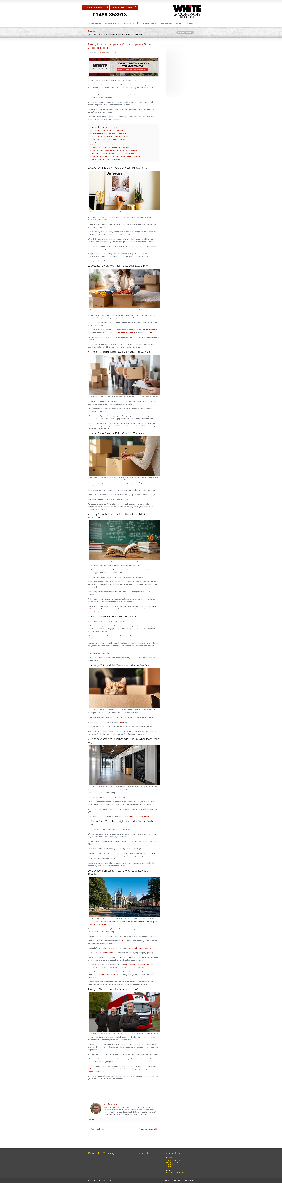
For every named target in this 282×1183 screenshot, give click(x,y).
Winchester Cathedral (98, 924)
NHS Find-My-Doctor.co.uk (121, 592)
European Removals (112, 23)
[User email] (93, 1119)
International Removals (130, 23)
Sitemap (167, 1180)
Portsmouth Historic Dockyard (145, 921)
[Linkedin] (90, 1119)
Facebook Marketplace (126, 332)
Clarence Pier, (115, 974)
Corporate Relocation (150, 23)
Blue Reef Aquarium (98, 974)
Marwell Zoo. (122, 941)
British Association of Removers (100, 1069)
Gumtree (148, 332)
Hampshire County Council (122, 570)
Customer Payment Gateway (123, 7)
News (95, 34)
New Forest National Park (120, 921)
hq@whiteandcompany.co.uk (175, 1172)
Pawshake (122, 722)
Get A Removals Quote (94, 7)
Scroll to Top (190, 1180)
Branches (179, 23)
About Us (190, 23)
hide (114, 127)
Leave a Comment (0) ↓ (150, 1129)
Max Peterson (101, 52)
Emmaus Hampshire (149, 330)
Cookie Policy (176, 1180)
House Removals (95, 23)
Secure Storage (166, 23)
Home (89, 34)
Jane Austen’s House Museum (137, 964)
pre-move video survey (97, 249)
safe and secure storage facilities (137, 816)
